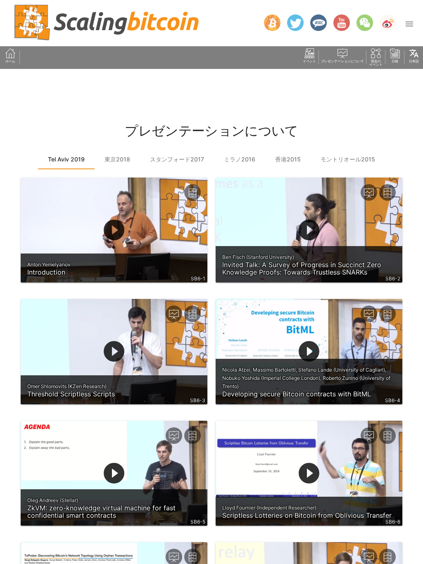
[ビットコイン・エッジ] (268, 22)
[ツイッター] (292, 22)
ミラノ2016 (239, 159)
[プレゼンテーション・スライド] (369, 192)
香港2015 (288, 159)
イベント (309, 61)
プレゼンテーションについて (342, 61)
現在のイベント (376, 62)
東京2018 (117, 159)
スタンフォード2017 (177, 159)
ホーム (10, 61)
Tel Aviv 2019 (66, 159)
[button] (409, 23)
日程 (395, 61)
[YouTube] (338, 22)
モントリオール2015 (348, 159)
